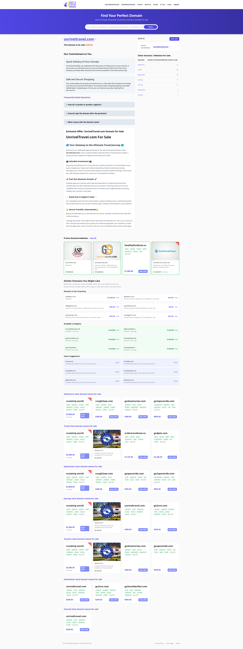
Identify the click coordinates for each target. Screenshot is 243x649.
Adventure (141, 65)
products (132, 249)
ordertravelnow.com (136, 433)
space (173, 407)
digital (138, 437)
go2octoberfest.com (136, 586)
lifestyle (127, 407)
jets (171, 439)
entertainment (158, 405)
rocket (126, 480)
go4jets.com (161, 433)
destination (140, 512)
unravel (127, 514)
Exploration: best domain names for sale (83, 466)
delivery (135, 251)
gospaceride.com (134, 473)
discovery (98, 410)
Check (117, 362)
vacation (81, 405)
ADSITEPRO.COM (70, 263)
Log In (169, 4)
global (68, 405)
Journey (140, 80)
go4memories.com (135, 401)
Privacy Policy (159, 643)
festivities (139, 592)
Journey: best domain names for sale (81, 498)
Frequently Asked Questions (77, 97)
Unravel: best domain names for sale (81, 609)
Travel (140, 70)
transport (156, 509)
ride (169, 407)
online (126, 249)
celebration (128, 592)
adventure (74, 405)
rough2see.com (104, 401)
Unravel (140, 95)
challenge (106, 407)
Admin (178, 643)
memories (128, 410)
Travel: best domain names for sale (80, 426)
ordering (140, 439)
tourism (82, 407)
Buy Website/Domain (112, 4)
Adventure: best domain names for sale (82, 394)
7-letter (156, 442)
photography (134, 407)
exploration (70, 407)
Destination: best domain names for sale (83, 579)
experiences (143, 407)
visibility (113, 407)
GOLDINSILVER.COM (101, 263)
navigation (164, 509)
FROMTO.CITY (99, 450)
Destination (141, 90)
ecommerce (128, 251)
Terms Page (170, 643)
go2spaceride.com (164, 401)
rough (97, 405)
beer (134, 592)
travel (86, 405)
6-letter (164, 514)
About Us (148, 4)
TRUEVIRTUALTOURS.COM (161, 263)
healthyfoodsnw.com (136, 245)
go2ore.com (160, 505)
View (117, 298)
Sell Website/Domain (128, 4)
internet (139, 249)
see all (93, 238)
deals (135, 439)
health (144, 249)
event (131, 590)
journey (77, 407)
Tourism (140, 85)
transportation (158, 439)
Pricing (155, 4)
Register (176, 4)
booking (166, 439)
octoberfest (128, 595)
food (140, 251)
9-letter (75, 410)
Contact (139, 4)
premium (69, 410)
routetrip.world (75, 401)
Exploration (141, 75)
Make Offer (174, 39)
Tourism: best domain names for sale (81, 539)
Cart (163, 4)
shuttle (137, 480)
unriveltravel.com (79, 39)
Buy (118, 330)
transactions (128, 439)
